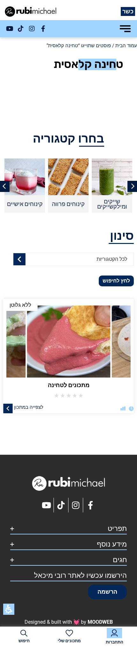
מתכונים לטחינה (69, 385)
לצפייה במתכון (28, 407)
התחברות (114, 642)
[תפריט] (125, 28)
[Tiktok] (21, 29)
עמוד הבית (126, 45)
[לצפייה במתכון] (8, 408)
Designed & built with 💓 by (69, 622)
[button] (107, 592)
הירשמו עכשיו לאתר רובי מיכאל (80, 575)
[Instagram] (32, 29)
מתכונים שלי (69, 640)
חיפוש (24, 640)
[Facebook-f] (43, 29)
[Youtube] (9, 29)
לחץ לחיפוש (116, 281)
